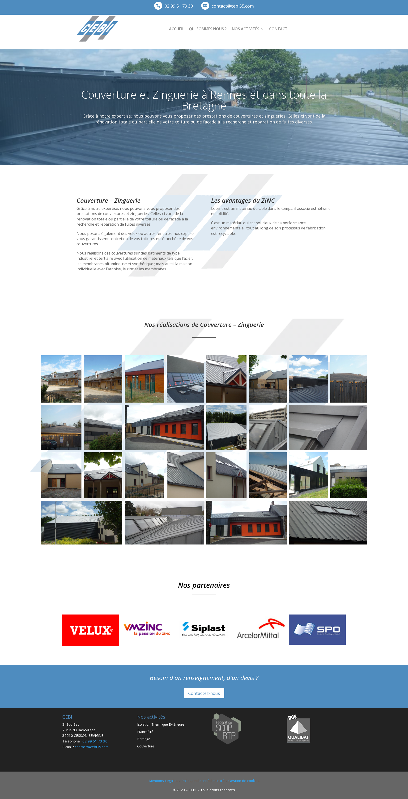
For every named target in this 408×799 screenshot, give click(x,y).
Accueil (176, 28)
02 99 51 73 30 (179, 6)
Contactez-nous (204, 693)
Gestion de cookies (243, 780)
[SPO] (317, 643)
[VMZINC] (147, 643)
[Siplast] (204, 643)
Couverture (145, 746)
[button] (61, 379)
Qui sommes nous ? (208, 28)
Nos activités (245, 28)
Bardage (143, 739)
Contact (278, 28)
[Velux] (90, 644)
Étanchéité (145, 731)
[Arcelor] (260, 643)
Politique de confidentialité (203, 780)
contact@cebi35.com (233, 6)
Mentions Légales (163, 780)
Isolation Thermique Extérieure (160, 724)
